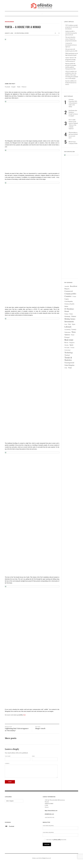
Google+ (13, 86)
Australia (67, 286)
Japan (73, 324)
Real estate (69, 340)
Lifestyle (68, 326)
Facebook (7, 86)
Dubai (66, 306)
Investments (69, 321)
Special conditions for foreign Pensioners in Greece (70, 82)
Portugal (67, 337)
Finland (66, 314)
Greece (73, 316)
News (74, 332)
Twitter (18, 86)
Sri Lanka (67, 347)
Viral (70, 367)
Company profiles (70, 293)
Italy (69, 324)
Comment (7, 763)
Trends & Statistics (68, 358)
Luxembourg (68, 329)
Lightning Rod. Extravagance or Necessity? (17, 729)
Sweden (72, 347)
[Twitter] (45, 855)
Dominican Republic (69, 304)
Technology (69, 352)
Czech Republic (69, 301)
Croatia (74, 296)
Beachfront (73, 286)
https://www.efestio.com (51, 810)
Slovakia (67, 345)
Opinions (67, 335)
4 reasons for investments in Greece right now (71, 45)
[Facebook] (38, 855)
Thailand (67, 355)
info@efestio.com (49, 814)
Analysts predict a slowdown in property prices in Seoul (71, 33)
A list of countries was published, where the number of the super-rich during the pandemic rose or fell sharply (71, 75)
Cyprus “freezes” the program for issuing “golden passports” (70, 59)
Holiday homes (70, 319)
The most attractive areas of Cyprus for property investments (71, 39)
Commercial (69, 291)
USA (66, 368)
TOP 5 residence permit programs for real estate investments (71, 27)
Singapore (71, 342)
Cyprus (67, 299)
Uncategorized (9, 21)
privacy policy (57, 839)
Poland (72, 335)
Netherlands (68, 332)
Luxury (73, 329)
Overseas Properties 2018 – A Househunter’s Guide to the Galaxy (73, 103)
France (71, 314)
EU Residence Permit (69, 310)
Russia (66, 342)
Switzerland (67, 350)
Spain (71, 345)
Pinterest (24, 86)
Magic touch (40, 728)
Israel (66, 324)
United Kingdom (69, 365)
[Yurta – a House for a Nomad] (32, 59)
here (24, 715)
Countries (68, 296)
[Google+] (43, 855)
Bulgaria (67, 289)
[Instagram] (40, 855)
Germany (67, 316)
